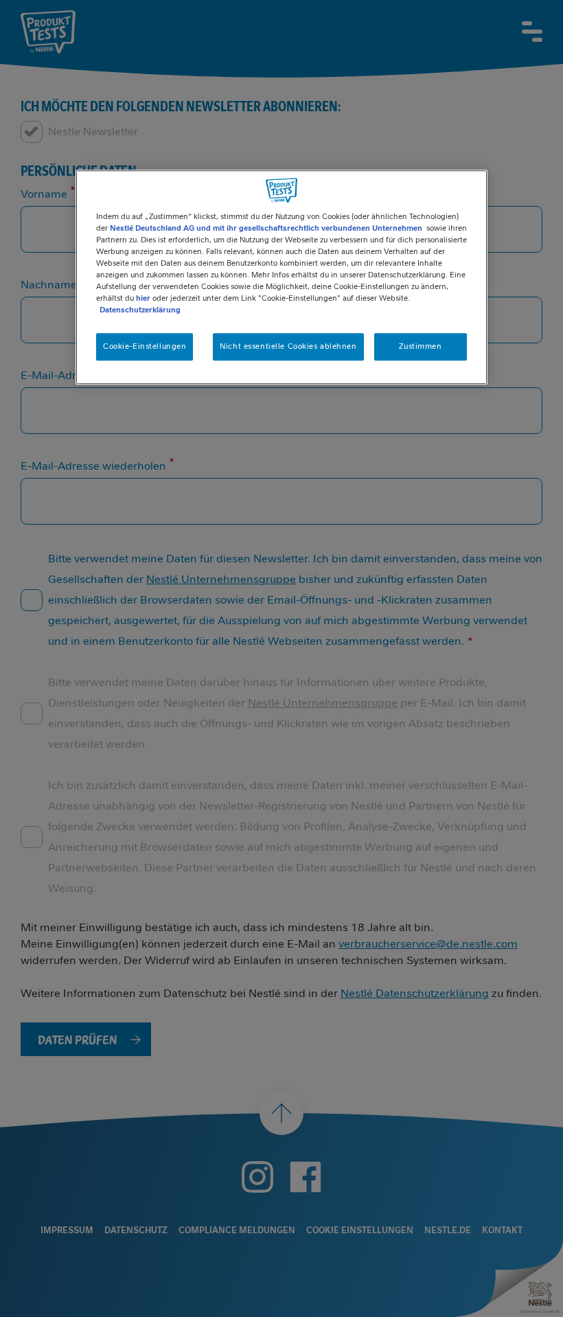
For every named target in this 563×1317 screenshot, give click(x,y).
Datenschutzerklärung (140, 309)
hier (143, 298)
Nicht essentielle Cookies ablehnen (288, 346)
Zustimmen (420, 346)
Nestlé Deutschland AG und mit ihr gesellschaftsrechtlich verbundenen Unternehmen (266, 228)
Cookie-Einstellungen (144, 346)
